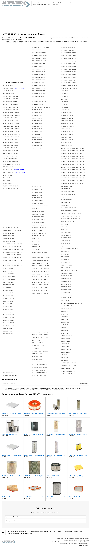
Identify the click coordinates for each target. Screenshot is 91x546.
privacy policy (86, 545)
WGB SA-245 (65, 322)
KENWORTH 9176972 (67, 131)
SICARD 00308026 (66, 273)
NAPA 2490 (64, 224)
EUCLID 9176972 (37, 140)
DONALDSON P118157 (38, 82)
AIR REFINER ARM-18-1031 (10, 107)
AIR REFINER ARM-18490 (10, 109)
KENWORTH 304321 (67, 121)
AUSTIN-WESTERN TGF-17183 (11, 164)
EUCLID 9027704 (37, 112)
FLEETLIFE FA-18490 (38, 225)
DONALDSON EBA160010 (39, 50)
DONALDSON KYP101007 (39, 58)
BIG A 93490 (6, 178)
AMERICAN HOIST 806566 (10, 156)
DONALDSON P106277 (38, 74)
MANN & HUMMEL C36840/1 (69, 210)
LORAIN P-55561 (65, 189)
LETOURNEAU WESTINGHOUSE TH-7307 (73, 169)
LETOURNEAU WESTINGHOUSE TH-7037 (73, 167)
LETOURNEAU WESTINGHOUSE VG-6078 (73, 175)
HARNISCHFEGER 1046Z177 (40, 351)
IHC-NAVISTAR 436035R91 (68, 69)
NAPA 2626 (64, 227)
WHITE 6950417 (65, 341)
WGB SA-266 (65, 325)
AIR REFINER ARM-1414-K (10, 99)
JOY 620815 (64, 101)
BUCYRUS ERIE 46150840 (10, 188)
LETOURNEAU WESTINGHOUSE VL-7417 (72, 183)
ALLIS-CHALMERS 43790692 (11, 123)
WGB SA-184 (65, 311)
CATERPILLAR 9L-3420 (9, 241)
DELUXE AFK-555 (8, 334)
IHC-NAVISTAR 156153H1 (39, 362)
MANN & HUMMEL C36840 (69, 208)
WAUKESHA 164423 (67, 306)
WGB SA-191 (64, 316)
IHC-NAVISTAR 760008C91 (68, 77)
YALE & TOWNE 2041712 (68, 368)
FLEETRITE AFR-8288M (39, 227)
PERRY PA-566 (65, 254)
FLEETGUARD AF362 (38, 217)
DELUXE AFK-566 (8, 372)
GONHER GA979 (37, 340)
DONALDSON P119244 (38, 88)
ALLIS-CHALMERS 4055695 (11, 112)
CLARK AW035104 (8, 274)
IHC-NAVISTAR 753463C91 (69, 74)
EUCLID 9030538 (37, 126)
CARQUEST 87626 (8, 235)
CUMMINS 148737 (8, 301)
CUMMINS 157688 (8, 314)
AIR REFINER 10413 (8, 90)
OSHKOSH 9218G (66, 243)
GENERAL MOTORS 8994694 (40, 276)
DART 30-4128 (7, 328)
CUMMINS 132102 (8, 295)
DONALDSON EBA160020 (39, 52)
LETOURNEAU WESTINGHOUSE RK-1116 (72, 156)
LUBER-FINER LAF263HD (68, 194)
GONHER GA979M (37, 343)
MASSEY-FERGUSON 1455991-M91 (71, 216)
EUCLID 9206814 (37, 145)
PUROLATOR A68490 (67, 265)
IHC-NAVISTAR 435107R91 (68, 66)
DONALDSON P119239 (38, 85)
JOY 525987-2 (65, 99)
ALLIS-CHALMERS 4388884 (11, 142)
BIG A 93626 (6, 180)
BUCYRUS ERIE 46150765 (10, 186)
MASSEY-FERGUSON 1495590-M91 (71, 219)
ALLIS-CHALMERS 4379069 (11, 120)
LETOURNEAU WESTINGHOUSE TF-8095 (72, 159)
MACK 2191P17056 (66, 197)
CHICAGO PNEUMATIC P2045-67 (12, 265)
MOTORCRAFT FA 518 (67, 221)
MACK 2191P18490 (66, 199)
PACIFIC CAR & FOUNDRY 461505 (71, 248)
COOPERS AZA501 (8, 287)
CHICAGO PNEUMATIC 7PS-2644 (12, 255)
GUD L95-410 (36, 348)
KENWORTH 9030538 (67, 126)
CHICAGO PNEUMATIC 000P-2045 (13, 246)
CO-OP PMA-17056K (9, 276)
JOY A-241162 (65, 104)
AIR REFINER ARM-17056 (10, 101)
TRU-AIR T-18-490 (66, 297)
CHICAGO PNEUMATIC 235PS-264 (13, 252)
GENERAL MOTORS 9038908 (40, 334)
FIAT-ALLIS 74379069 (38, 214)
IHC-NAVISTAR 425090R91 (68, 55)
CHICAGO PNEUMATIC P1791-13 (12, 260)
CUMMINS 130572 (8, 293)
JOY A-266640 (65, 110)
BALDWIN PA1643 (8, 175)
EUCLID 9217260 (37, 195)
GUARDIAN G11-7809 (38, 345)
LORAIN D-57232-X (66, 186)
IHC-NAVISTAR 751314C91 (68, 72)
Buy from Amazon (20, 88)
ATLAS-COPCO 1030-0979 (10, 158)
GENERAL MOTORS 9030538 (40, 332)
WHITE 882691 (65, 352)
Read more (55, 4)
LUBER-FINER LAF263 (67, 191)
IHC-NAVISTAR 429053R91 (68, 61)
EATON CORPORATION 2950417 (41, 107)
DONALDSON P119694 (38, 91)
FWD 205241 (36, 241)
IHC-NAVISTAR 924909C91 (69, 82)
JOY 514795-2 (65, 96)
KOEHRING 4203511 (67, 137)
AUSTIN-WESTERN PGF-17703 (12, 161)
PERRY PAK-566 (65, 262)
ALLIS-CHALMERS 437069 (10, 118)
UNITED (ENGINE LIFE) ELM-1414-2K (71, 303)
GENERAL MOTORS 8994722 (40, 279)
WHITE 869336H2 (66, 349)
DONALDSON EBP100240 (39, 55)
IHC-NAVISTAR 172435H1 (39, 367)
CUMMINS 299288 (8, 320)
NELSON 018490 (65, 232)
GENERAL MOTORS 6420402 (40, 266)
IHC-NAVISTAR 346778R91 (68, 53)
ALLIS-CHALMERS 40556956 (11, 115)
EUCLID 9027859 (37, 115)
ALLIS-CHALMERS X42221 (10, 148)
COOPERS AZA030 (8, 284)
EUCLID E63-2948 (37, 203)
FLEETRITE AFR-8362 (38, 230)
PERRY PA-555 (65, 251)
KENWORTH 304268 (67, 112)
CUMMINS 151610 (8, 304)
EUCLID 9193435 (37, 142)
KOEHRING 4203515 (67, 140)
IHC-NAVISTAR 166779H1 (39, 364)
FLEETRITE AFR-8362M (39, 233)
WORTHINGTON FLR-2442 (69, 365)
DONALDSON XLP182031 (39, 101)
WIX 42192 (64, 355)
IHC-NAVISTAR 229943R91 (39, 375)
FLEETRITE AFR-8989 (38, 236)
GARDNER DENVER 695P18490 (41, 260)
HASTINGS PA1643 (37, 359)
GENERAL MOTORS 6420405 (40, 268)
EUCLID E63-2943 (37, 200)
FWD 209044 (36, 247)
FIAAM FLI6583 (36, 208)
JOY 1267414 (65, 91)
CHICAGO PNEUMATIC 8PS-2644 (12, 257)
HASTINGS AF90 (37, 356)
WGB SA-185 (64, 314)
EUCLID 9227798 (37, 198)
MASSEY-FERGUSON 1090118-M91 (71, 213)
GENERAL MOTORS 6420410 (40, 271)
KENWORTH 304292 (67, 115)
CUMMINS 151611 (8, 306)
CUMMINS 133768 (8, 298)
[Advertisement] (45, 19)
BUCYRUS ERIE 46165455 (10, 227)
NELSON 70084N (66, 235)
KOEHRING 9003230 (67, 142)
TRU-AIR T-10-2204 (67, 295)
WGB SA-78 (64, 327)
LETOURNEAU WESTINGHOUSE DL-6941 (72, 148)
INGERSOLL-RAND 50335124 (69, 85)
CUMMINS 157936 (8, 317)
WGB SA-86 (64, 333)
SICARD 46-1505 (66, 289)
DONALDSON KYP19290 (39, 63)
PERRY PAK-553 (65, 257)
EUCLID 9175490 (37, 134)
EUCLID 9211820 (37, 189)
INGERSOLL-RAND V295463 (69, 88)
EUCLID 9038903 (37, 129)
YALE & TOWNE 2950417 (68, 371)
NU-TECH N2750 (66, 238)
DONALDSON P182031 (38, 99)
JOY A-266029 (65, 107)
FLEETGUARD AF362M (38, 219)
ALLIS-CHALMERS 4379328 (11, 131)
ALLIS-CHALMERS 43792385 (11, 128)
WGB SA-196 (64, 319)
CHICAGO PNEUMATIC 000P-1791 (12, 244)
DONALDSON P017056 (38, 66)
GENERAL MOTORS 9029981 (40, 293)
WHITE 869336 (65, 346)
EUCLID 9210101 (36, 148)
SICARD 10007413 (66, 278)
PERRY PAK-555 (65, 259)
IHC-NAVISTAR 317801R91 (68, 47)
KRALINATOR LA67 (66, 145)
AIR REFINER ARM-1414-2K (11, 96)
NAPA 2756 (64, 229)
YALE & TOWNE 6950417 (68, 374)
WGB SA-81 (64, 330)
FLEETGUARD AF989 (38, 222)
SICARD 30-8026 (66, 287)
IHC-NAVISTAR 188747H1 (39, 373)
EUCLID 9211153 (36, 187)
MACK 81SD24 (65, 205)
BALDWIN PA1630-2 (9, 172)
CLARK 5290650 (8, 268)
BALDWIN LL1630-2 (8, 167)
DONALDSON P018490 (38, 71)
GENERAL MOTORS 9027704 (40, 282)
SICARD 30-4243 (66, 284)
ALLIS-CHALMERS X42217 (10, 145)
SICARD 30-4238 (66, 281)
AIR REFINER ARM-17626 (10, 104)
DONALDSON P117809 (38, 80)
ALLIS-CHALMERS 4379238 (11, 126)
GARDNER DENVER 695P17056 (41, 257)
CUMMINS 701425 (8, 325)
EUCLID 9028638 (37, 118)
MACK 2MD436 (65, 202)
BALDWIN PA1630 (8, 169)
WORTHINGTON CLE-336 (68, 363)
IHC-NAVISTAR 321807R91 (68, 50)
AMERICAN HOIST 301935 (10, 153)
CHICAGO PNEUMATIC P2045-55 (12, 263)
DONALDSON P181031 (38, 96)
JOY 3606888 (65, 93)
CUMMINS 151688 (8, 309)
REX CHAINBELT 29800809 (69, 270)
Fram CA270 (35, 238)
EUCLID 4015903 (37, 110)
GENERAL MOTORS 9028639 (40, 290)
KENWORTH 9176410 (67, 129)
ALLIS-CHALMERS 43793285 (11, 134)
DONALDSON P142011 (38, 93)
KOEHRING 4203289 (67, 134)
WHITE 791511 (65, 344)
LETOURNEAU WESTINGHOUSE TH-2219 (72, 161)
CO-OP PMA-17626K (9, 279)
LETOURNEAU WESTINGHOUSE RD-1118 (72, 150)
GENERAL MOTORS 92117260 (40, 337)
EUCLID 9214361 (37, 192)
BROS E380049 (7, 183)
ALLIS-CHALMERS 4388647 (11, 137)
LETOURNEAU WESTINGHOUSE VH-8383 (73, 178)
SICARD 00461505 (66, 276)
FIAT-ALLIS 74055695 (38, 211)
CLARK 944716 (7, 271)
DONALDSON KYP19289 (39, 61)
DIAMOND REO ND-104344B (40, 47)
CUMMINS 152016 (8, 312)
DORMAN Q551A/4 (37, 104)
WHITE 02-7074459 (67, 335)
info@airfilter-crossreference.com (81, 543)
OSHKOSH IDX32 (66, 246)
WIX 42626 (64, 360)
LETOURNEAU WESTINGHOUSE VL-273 (72, 180)
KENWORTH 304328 (67, 123)
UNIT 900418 (65, 300)
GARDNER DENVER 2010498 (40, 255)
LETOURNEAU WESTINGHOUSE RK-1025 (72, 153)
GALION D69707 (37, 249)
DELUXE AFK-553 (8, 331)
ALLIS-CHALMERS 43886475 (11, 139)
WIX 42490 (64, 357)
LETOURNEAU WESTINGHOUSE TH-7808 (73, 172)
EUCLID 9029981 (37, 123)
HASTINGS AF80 (37, 354)
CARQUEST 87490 (8, 233)
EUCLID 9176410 (37, 137)
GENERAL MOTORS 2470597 (40, 263)
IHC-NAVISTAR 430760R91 (68, 63)
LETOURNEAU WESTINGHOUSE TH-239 (72, 164)
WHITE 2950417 (65, 338)
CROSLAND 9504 (8, 290)
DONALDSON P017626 (38, 69)
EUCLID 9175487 (37, 131)
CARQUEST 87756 (8, 238)
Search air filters (83, 383)
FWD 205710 (35, 244)
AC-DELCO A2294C (9, 88)
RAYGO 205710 (65, 268)
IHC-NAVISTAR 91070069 (68, 80)
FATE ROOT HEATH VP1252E (40, 206)
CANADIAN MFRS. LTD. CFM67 (12, 230)
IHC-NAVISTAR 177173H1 (39, 370)
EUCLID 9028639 (37, 120)
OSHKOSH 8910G (66, 240)
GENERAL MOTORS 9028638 (40, 287)
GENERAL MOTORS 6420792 (40, 274)
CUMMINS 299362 (8, 323)
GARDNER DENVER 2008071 (40, 252)
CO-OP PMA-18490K (9, 282)
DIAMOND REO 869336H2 (10, 375)
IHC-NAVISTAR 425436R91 (69, 58)
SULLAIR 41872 (65, 292)
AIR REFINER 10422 (8, 93)
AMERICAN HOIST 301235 (10, 150)
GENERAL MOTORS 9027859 (40, 285)
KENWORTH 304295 (67, 118)
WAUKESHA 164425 (67, 308)
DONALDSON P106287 (38, 77)
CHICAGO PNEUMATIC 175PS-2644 (13, 249)
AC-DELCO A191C (8, 85)
